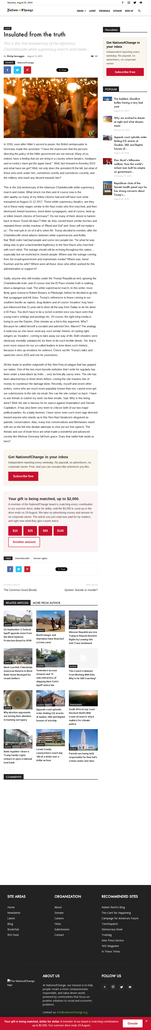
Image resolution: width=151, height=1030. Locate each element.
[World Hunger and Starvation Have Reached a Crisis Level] (50, 621)
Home (11, 907)
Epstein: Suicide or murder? (81, 590)
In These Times (111, 951)
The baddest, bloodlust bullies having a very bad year (128, 102)
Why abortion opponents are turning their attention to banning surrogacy (17, 716)
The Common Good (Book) (20, 590)
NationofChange (25, 62)
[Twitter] (135, 2)
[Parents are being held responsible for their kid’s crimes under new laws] (83, 739)
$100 (60, 530)
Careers (59, 918)
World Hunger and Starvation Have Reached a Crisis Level (50, 639)
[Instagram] (128, 2)
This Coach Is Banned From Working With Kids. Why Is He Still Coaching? (82, 675)
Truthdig (107, 935)
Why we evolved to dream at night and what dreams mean (129, 121)
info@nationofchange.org (72, 1012)
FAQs (58, 924)
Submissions (62, 929)
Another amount (24, 542)
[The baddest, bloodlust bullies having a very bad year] (107, 99)
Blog (10, 924)
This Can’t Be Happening (116, 912)
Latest (92, 11)
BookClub (13, 929)
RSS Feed (13, 935)
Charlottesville (22, 558)
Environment (76, 704)
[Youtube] (141, 2)
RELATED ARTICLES (17, 603)
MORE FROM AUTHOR (46, 603)
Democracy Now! (112, 929)
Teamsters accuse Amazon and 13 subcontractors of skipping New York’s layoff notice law (47, 678)
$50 (45, 530)
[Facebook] (122, 2)
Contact (59, 935)
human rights (40, 558)
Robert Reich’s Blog (113, 907)
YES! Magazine (110, 946)
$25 (30, 530)
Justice (7, 28)
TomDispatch (110, 924)
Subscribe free (23, 476)
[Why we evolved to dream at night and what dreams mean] (107, 119)
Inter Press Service (113, 940)
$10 (15, 530)
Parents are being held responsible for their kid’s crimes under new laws (83, 757)
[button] (139, 10)
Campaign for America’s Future (120, 918)
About (58, 907)
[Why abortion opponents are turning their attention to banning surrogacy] (18, 699)
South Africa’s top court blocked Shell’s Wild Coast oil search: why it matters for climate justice (82, 716)
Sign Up (129, 11)
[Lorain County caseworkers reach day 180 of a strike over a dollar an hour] (50, 737)
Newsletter (13, 912)
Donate (117, 11)
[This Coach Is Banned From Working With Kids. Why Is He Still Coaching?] (83, 658)
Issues (80, 11)
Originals (104, 11)
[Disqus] (51, 830)
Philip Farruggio (15, 56)
